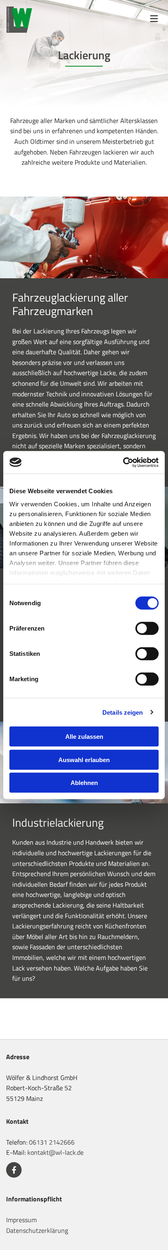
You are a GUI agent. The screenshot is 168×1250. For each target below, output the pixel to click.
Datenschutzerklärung (37, 1230)
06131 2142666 (52, 1142)
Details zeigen (122, 712)
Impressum (21, 1220)
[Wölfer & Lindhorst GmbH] (22, 19)
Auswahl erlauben (84, 759)
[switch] (147, 628)
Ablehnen (84, 782)
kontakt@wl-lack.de (55, 1152)
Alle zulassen (84, 736)
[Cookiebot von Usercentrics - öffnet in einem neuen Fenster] (123, 462)
